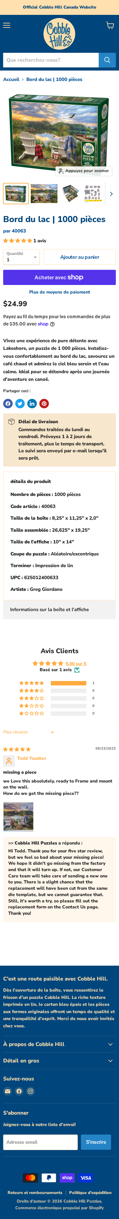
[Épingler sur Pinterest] (44, 403)
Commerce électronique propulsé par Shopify (59, 1208)
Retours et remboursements (35, 1193)
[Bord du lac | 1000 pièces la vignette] (15, 193)
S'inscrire (96, 1142)
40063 (19, 231)
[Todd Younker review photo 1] (18, 817)
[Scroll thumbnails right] (110, 194)
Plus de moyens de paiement (59, 292)
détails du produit (30, 481)
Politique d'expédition (90, 1193)
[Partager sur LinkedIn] (32, 403)
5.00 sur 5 (76, 664)
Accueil (11, 79)
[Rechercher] (107, 60)
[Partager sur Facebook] (8, 403)
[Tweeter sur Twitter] (20, 403)
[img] (16, 749)
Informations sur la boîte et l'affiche (49, 609)
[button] (18, 241)
